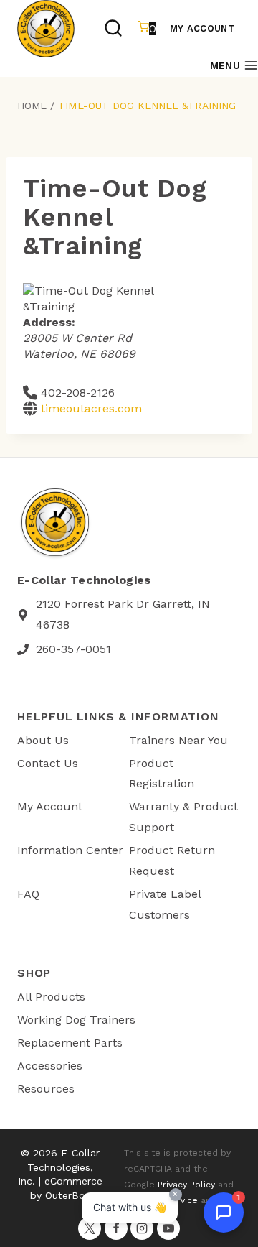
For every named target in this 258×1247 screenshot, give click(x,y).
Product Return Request (172, 860)
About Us (43, 740)
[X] (89, 1228)
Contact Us (47, 763)
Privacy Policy (186, 1184)
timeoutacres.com (91, 408)
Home (32, 105)
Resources (46, 1088)
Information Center (70, 850)
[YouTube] (168, 1228)
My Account (202, 28)
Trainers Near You (178, 740)
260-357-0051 (73, 649)
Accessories (49, 1065)
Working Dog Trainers (76, 1019)
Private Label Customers (165, 904)
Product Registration (161, 773)
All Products (51, 996)
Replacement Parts (70, 1042)
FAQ (28, 894)
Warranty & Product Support (183, 816)
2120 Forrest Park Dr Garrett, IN (123, 604)
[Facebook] (116, 1228)
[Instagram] (141, 1228)
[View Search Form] (113, 29)
